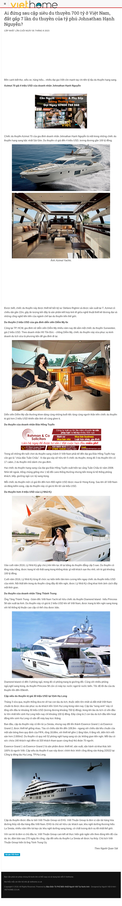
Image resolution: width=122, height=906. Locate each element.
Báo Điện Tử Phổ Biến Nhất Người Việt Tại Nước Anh (68, 887)
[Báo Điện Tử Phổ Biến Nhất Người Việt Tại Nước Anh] (34, 3)
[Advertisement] (61, 57)
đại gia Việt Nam (12, 854)
